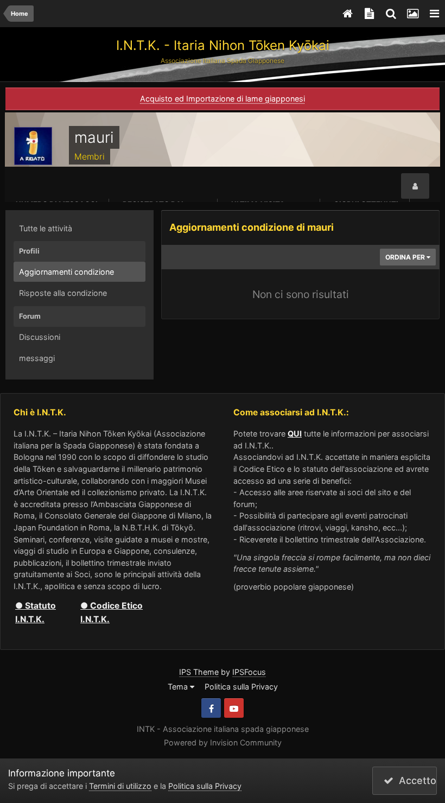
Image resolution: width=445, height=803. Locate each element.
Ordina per (406, 257)
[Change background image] (412, 13)
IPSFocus (249, 671)
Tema (179, 686)
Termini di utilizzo (120, 786)
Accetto (414, 780)
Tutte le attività (45, 228)
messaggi (37, 358)
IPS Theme (199, 671)
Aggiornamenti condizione (66, 271)
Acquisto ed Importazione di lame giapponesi (222, 98)
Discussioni (39, 337)
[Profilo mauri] (415, 186)
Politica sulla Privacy (241, 686)
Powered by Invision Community (223, 742)
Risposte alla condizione (63, 293)
